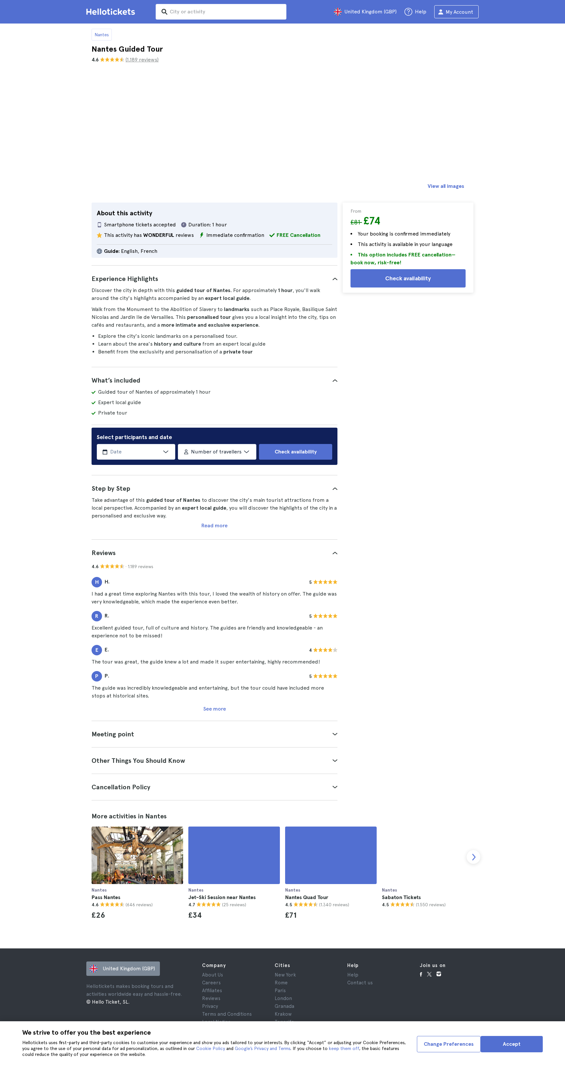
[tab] (214, 278)
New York (285, 975)
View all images (446, 186)
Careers (211, 983)
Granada (284, 1006)
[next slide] (473, 857)
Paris (280, 990)
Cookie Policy (210, 1048)
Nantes (101, 34)
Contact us (360, 983)
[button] (214, 278)
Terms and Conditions (227, 1014)
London (283, 998)
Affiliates (212, 990)
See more (214, 709)
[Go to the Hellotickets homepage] (112, 12)
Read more (214, 525)
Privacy (210, 1006)
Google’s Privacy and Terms (262, 1048)
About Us (212, 975)
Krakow (283, 1014)
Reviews (211, 998)
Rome (281, 983)
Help (352, 975)
